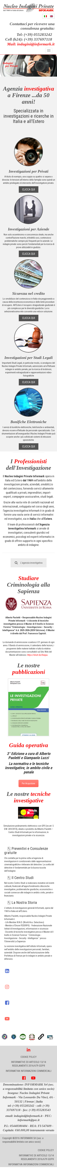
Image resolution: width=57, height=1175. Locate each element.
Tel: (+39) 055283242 (34, 34)
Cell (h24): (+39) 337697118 (28, 39)
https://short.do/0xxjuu (37, 655)
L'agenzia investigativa (31, 562)
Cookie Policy (29, 1056)
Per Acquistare (28, 783)
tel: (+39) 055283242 (21, 1105)
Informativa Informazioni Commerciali (28, 1070)
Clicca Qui (28, 189)
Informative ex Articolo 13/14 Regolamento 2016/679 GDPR (28, 1064)
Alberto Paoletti (12, 617)
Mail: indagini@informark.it (30, 44)
